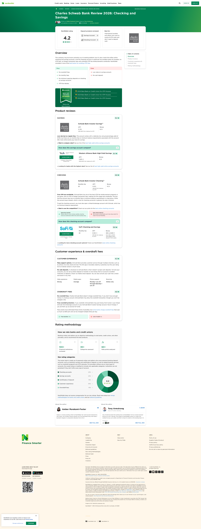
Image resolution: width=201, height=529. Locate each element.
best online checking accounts (104, 208)
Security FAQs (121, 440)
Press (87, 456)
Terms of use (152, 438)
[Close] (36, 515)
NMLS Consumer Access (91, 475)
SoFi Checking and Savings (89, 227)
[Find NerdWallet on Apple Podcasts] (159, 472)
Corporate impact (91, 444)
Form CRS (121, 490)
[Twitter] (140, 407)
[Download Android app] (38, 473)
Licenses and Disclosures (104, 475)
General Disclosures (114, 492)
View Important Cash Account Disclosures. (104, 495)
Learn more (67, 157)
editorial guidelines (96, 397)
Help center (120, 438)
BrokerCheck (135, 492)
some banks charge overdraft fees (103, 310)
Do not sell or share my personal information (162, 449)
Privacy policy (153, 442)
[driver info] (83, 159)
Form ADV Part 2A (128, 490)
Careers (88, 442)
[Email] (98, 407)
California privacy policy (156, 444)
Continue (31, 523)
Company (88, 438)
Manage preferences (18, 523)
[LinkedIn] (143, 407)
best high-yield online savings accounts (97, 143)
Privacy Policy (138, 490)
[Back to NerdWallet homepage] (56, 9)
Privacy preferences (154, 447)
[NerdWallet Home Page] (8, 3)
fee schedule (123, 492)
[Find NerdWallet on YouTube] (153, 472)
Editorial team (90, 454)
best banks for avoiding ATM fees (79, 63)
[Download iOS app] (26, 473)
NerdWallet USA (92, 521)
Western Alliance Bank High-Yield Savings (95, 153)
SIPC (131, 489)
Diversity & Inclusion (91, 447)
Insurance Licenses (140, 482)
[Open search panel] (179, 3)
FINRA (127, 489)
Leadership (89, 440)
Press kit (88, 458)
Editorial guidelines (91, 449)
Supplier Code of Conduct (156, 440)
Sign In (186, 3)
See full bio (94, 423)
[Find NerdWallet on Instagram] (156, 472)
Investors (88, 460)
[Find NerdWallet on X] (150, 472)
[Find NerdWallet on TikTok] (162, 472)
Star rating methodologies (93, 451)
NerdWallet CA (105, 521)
